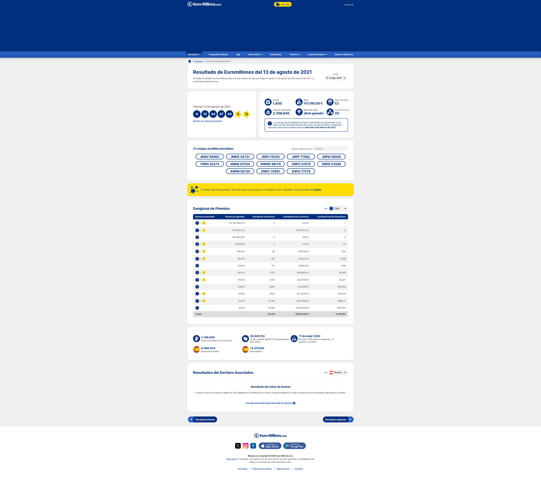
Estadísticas (275, 54)
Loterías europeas (316, 54)
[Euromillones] (189, 61)
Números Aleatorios (344, 54)
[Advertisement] (270, 30)
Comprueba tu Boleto (218, 54)
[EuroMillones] (204, 6)
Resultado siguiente (335, 419)
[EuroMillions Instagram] (245, 446)
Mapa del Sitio (283, 468)
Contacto (299, 468)
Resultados (193, 54)
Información (254, 54)
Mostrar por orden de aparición (207, 121)
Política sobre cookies (262, 468)
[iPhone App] (270, 446)
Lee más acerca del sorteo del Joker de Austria (269, 403)
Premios (293, 54)
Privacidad (242, 468)
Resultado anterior (205, 419)
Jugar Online (285, 4)
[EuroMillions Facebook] (253, 446)
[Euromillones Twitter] (237, 446)
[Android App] (295, 446)
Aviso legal (231, 459)
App (238, 54)
